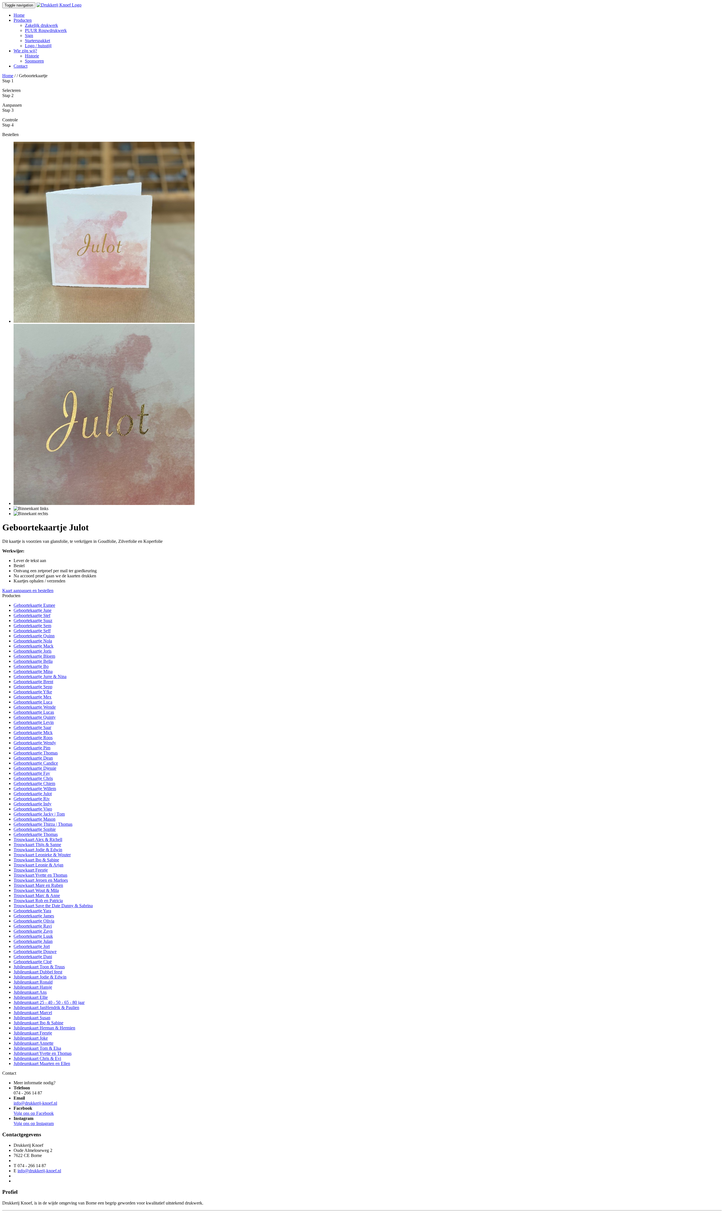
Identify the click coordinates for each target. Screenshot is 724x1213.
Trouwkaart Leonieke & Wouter (42, 854)
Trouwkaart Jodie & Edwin (38, 849)
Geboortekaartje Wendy (35, 742)
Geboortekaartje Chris (33, 778)
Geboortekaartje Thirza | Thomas (43, 824)
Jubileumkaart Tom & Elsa (37, 1048)
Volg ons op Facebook (34, 1113)
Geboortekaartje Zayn (33, 931)
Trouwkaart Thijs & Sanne (37, 844)
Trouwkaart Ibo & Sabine (36, 859)
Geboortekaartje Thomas (36, 752)
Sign (29, 35)
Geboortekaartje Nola (33, 640)
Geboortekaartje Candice (36, 763)
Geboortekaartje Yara (32, 910)
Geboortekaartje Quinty (35, 717)
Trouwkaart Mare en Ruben (38, 885)
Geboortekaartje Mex (32, 696)
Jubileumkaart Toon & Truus (39, 966)
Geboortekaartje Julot (33, 793)
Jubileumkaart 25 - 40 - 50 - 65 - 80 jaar (49, 1002)
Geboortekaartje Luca (33, 702)
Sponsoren (34, 61)
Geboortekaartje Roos (33, 737)
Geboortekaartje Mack (33, 646)
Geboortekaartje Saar (32, 727)
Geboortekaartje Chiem (34, 783)
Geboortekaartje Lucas (34, 712)
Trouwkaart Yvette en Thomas (40, 875)
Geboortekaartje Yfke (33, 691)
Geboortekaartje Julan (33, 941)
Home (19, 15)
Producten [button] (23, 20)
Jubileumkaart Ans (30, 992)
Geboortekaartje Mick (33, 732)
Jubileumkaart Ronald (33, 982)
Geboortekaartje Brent (33, 681)
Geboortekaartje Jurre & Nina (40, 676)
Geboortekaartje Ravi (33, 926)
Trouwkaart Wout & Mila (36, 890)
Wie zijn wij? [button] (25, 50)
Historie (32, 55)
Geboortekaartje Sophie (35, 829)
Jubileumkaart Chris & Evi (37, 1058)
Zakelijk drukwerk (41, 25)
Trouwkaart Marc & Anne (37, 895)
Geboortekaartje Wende (35, 707)
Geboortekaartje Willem (35, 788)
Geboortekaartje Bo (31, 666)
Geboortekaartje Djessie (35, 768)
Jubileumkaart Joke (31, 1038)
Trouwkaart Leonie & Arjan (38, 865)
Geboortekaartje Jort (32, 946)
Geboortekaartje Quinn (34, 635)
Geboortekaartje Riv (32, 798)
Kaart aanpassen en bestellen (27, 590)
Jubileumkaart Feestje (33, 1033)
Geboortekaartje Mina (33, 671)
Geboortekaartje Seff (32, 630)
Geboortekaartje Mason (34, 819)
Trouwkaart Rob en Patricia (38, 900)
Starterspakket (37, 40)
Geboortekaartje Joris (32, 651)
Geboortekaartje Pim (32, 747)
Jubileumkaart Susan (32, 1017)
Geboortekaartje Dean (33, 758)
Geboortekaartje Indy (32, 803)
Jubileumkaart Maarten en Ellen (42, 1063)
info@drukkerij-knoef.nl (35, 1103)
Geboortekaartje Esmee (34, 605)
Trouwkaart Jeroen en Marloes (41, 880)
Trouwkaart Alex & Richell (38, 839)
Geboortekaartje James (34, 915)
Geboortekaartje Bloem (34, 656)
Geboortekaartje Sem (32, 625)
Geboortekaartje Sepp (33, 686)
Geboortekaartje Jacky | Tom (39, 814)
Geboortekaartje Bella (33, 661)
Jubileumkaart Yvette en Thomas (43, 1053)
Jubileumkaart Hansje (33, 987)
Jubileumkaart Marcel (33, 1012)
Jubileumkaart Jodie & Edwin (40, 977)
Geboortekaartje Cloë (33, 961)
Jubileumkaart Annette (33, 1043)
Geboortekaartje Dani (33, 956)
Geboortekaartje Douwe (35, 951)
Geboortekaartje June (32, 610)
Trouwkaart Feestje (31, 870)
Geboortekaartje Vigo (33, 808)
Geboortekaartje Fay (32, 773)
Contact (20, 66)
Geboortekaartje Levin (34, 722)
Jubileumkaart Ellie (31, 997)
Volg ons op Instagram (34, 1123)
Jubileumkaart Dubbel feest (38, 971)
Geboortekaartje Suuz (33, 620)
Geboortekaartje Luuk (33, 936)
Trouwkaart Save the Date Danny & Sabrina (53, 905)
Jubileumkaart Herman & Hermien (44, 1027)
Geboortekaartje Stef (32, 615)
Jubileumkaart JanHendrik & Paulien (46, 1007)
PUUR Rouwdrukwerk (46, 30)
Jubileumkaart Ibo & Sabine (38, 1022)
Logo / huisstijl (38, 45)
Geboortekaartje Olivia (34, 921)
